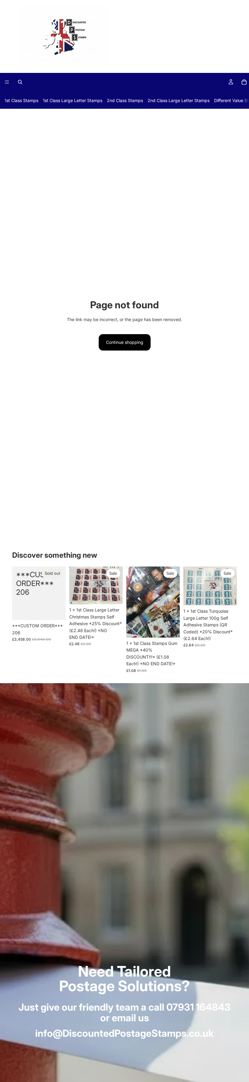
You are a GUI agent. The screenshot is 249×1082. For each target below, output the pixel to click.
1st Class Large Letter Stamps (72, 100)
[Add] (113, 595)
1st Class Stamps (21, 100)
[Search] (20, 82)
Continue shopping (124, 342)
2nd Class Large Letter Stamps (179, 100)
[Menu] (7, 82)
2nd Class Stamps (125, 100)
